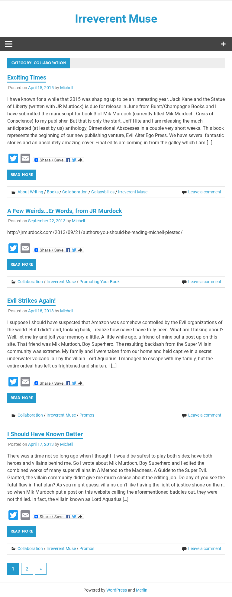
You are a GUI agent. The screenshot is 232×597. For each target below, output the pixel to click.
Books (53, 191)
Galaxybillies (102, 191)
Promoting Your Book (99, 281)
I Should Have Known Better (45, 434)
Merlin (141, 590)
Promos (86, 415)
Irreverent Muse (116, 18)
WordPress (116, 590)
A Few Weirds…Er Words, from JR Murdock (64, 210)
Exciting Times (26, 77)
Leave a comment (204, 191)
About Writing (30, 191)
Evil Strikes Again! (31, 300)
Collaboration (75, 191)
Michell (66, 87)
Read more (22, 174)
